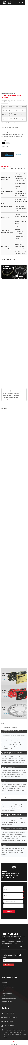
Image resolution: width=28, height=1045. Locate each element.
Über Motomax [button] (6, 985)
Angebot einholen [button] (7, 153)
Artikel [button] (3, 990)
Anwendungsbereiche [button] (8, 987)
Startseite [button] (4, 982)
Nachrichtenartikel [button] (7, 1001)
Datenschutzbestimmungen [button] (9, 998)
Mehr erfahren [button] (7, 679)
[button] (9, 155)
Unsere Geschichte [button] (7, 993)
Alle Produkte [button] (5, 996)
